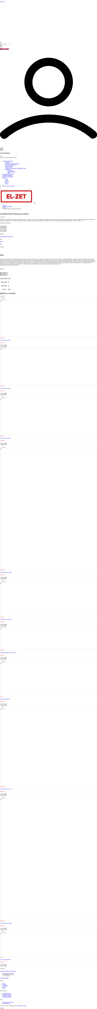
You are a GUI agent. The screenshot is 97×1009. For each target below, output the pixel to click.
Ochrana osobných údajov (8, 1002)
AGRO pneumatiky (8, 161)
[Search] (1, 46)
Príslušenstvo (8, 169)
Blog (6, 182)
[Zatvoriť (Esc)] (95, 1)
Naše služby (5, 985)
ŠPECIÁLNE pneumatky (8, 176)
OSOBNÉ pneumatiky (7, 175)
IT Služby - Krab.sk (22, 1005)
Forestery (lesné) (8, 167)
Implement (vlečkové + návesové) (12, 163)
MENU (4, 177)
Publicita (7, 181)
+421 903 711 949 (12, 971)
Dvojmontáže (11, 170)
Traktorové (7, 162)
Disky (9, 173)
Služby (6, 179)
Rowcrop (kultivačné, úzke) (11, 164)
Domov (4, 205)
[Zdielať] (92, 1)
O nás (6, 180)
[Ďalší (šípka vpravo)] (94, 504)
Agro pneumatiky (6, 993)
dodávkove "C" (2, 337)
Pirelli (1, 241)
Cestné (9, 278)
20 (8, 282)
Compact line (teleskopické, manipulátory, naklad (15, 168)
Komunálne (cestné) (9, 165)
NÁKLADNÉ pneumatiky (8, 174)
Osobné (4, 207)
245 (8, 285)
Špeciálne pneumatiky (7, 996)
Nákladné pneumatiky (7, 994)
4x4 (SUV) (2, 616)
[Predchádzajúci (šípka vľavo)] (2, 504)
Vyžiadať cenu (3, 226)
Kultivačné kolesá (11, 171)
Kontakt (7, 183)
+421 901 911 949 (10, 186)
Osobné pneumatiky (7, 995)
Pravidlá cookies (6, 1003)
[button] (3, 227)
